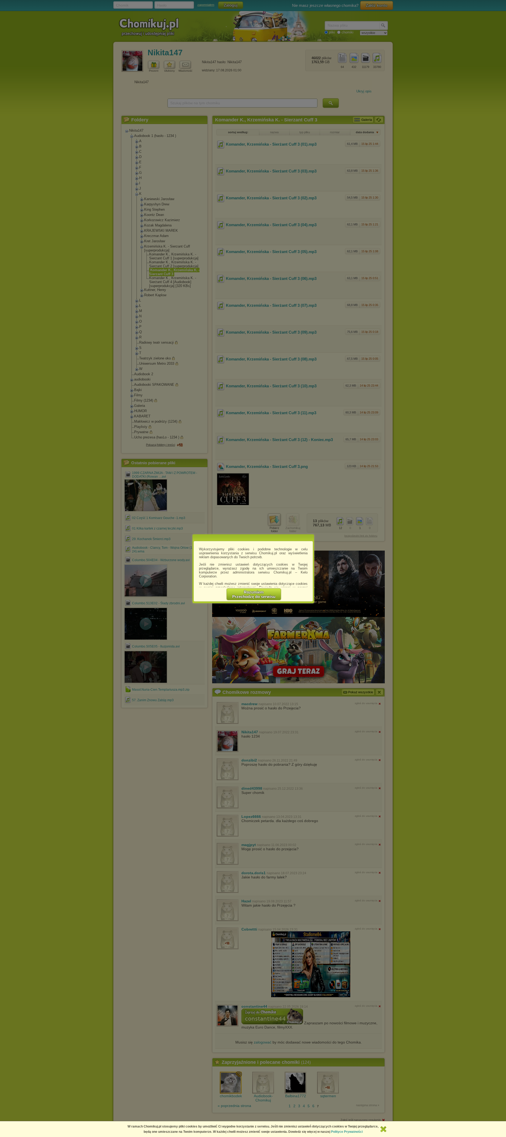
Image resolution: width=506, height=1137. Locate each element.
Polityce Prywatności (347, 1132)
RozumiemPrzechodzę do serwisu (253, 594)
